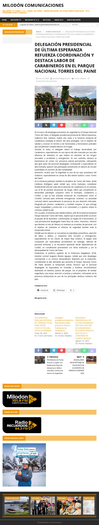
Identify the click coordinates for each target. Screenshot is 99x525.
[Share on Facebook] (38, 125)
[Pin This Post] (61, 125)
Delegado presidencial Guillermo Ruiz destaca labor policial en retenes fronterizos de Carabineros (64, 324)
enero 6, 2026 (43, 78)
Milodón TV (16, 20)
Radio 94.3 (59, 20)
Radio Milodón (73, 20)
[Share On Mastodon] (92, 125)
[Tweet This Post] (46, 125)
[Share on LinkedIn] (54, 125)
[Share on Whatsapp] (84, 125)
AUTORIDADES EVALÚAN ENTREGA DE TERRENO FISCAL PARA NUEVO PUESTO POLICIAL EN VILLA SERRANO (43, 324)
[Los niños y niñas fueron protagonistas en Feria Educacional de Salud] (69, 506)
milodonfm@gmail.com (61, 78)
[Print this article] (77, 125)
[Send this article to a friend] (69, 125)
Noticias (47, 20)
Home (4, 20)
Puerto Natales (80, 78)
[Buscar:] (83, 24)
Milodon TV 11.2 (32, 20)
